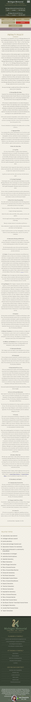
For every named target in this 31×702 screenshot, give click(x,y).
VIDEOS (22, 19)
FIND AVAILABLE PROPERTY (8, 22)
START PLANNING (15, 29)
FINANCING (23, 22)
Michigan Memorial (15, 2)
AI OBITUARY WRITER (15, 25)
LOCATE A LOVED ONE (8, 19)
